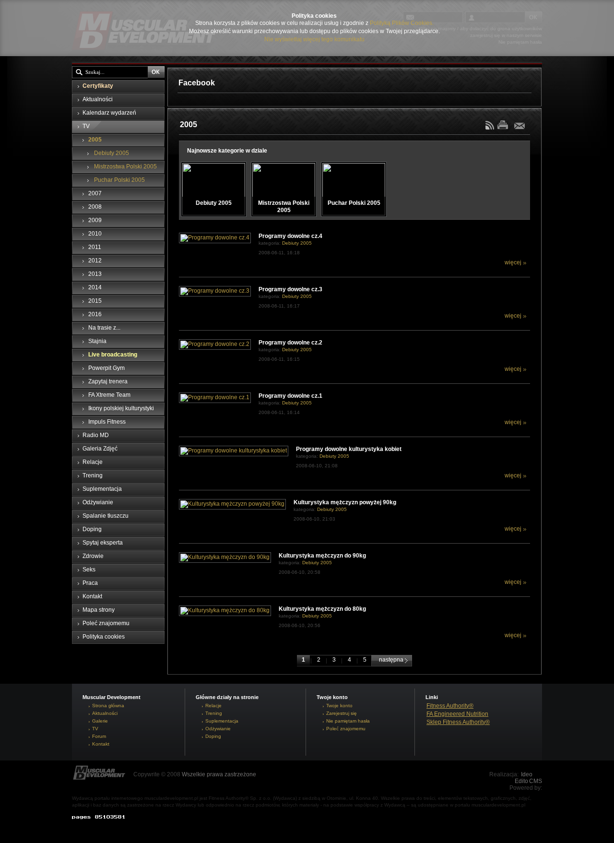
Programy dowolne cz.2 (290, 342)
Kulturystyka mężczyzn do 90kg (322, 555)
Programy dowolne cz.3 (290, 289)
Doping (213, 736)
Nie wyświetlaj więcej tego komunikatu (314, 39)
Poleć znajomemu (346, 728)
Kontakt (100, 744)
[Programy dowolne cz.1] (214, 397)
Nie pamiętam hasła (348, 721)
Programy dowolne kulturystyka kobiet (348, 449)
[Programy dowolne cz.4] (214, 237)
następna (392, 659)
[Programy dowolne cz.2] (214, 344)
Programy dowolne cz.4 (290, 236)
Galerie (100, 721)
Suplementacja (221, 721)
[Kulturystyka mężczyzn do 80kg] (225, 610)
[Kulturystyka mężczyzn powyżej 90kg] (232, 503)
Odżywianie (218, 728)
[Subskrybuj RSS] (490, 127)
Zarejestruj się (341, 713)
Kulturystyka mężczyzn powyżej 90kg (345, 502)
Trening (213, 713)
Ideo (526, 774)
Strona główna (108, 705)
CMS (535, 781)
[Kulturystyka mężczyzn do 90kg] (225, 557)
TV (95, 728)
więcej (513, 262)
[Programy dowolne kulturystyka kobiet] (233, 450)
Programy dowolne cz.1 (290, 395)
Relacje (213, 705)
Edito (521, 781)
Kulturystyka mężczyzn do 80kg (322, 609)
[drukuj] (505, 124)
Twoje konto (339, 705)
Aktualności (105, 713)
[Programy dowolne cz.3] (214, 290)
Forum (99, 736)
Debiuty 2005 (297, 243)
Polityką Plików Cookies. (402, 23)
